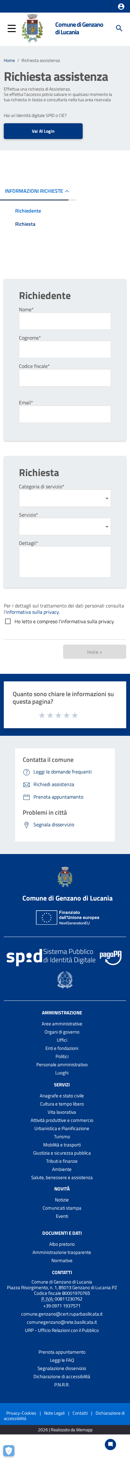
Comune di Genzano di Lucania (79, 28)
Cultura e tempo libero (62, 1103)
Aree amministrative (62, 1023)
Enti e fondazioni (61, 1048)
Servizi (62, 1084)
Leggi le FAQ (62, 1360)
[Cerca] (119, 28)
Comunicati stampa (62, 1208)
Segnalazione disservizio (62, 1368)
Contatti (62, 1272)
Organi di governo (62, 1031)
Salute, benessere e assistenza (62, 1177)
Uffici (62, 1040)
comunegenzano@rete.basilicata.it (62, 1322)
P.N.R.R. (61, 1384)
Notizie (62, 1199)
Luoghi (61, 1072)
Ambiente (62, 1169)
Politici (62, 1056)
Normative (62, 1260)
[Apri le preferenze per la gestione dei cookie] (11, 1453)
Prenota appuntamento (62, 1352)
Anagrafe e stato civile (62, 1095)
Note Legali (54, 1413)
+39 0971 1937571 (61, 1305)
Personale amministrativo (62, 1064)
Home (9, 60)
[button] (121, 6)
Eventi (62, 1216)
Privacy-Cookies (21, 1413)
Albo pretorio (62, 1244)
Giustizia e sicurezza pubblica (62, 1152)
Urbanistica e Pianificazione (61, 1128)
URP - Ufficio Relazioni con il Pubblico (62, 1330)
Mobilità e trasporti (62, 1144)
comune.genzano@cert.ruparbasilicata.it (62, 1313)
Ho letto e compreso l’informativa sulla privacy (64, 621)
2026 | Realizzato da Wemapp (65, 1430)
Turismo (62, 1136)
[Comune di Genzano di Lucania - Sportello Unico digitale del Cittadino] (32, 27)
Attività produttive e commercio (62, 1120)
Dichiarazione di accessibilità (61, 1376)
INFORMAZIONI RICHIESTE (34, 191)
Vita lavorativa (62, 1112)
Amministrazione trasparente (61, 1252)
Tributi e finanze (62, 1161)
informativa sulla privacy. (33, 612)
